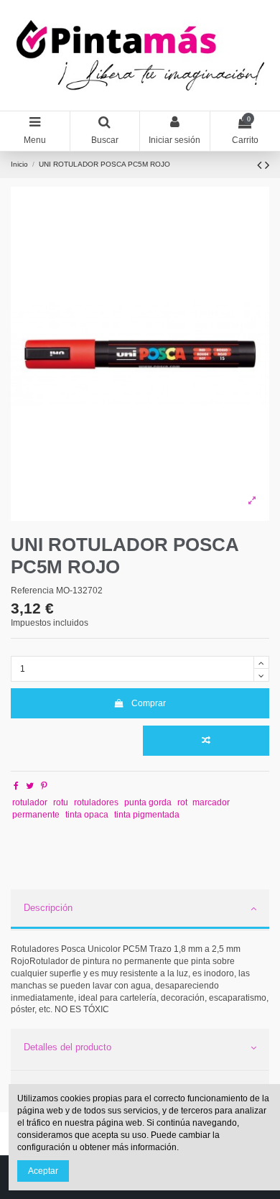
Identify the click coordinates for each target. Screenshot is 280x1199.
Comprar (148, 703)
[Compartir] (16, 786)
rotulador (29, 802)
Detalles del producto (67, 1047)
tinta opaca (86, 815)
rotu (60, 802)
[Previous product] (261, 165)
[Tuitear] (30, 786)
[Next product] (267, 165)
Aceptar (43, 1171)
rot (182, 802)
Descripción (48, 907)
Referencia (32, 590)
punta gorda (148, 802)
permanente (36, 815)
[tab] (140, 910)
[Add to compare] (206, 741)
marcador (211, 802)
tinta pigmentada (146, 815)
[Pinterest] (44, 786)
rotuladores (96, 802)
